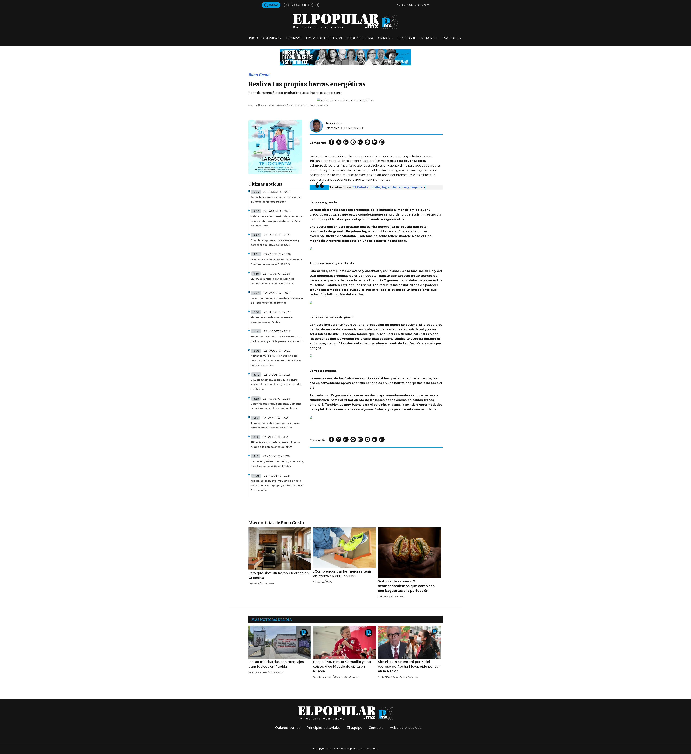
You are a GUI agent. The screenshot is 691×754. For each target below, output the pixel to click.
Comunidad (270, 38)
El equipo (354, 728)
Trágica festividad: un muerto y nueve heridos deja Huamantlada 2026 (275, 425)
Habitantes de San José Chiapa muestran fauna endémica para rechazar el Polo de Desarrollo (277, 221)
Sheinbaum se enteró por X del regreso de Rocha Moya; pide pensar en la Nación (277, 339)
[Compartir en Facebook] (331, 142)
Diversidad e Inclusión (324, 38)
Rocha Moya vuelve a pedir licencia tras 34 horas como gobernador (276, 199)
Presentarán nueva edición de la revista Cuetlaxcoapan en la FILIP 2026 (276, 262)
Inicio (253, 38)
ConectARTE (407, 38)
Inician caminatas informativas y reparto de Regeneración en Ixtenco (277, 300)
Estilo (329, 582)
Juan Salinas (334, 123)
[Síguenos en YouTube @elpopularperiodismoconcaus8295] (304, 5)
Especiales (450, 38)
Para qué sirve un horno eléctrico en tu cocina (278, 575)
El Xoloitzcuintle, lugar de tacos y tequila (387, 187)
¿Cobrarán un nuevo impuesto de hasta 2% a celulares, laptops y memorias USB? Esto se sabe (277, 485)
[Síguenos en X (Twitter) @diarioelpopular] (292, 5)
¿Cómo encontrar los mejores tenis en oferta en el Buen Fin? (342, 573)
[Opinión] (345, 57)
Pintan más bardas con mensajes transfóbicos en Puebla (272, 319)
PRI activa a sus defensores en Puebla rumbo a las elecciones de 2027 (275, 444)
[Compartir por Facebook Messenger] (367, 142)
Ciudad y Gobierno (360, 38)
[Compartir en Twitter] (339, 142)
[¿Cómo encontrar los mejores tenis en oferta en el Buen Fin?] (344, 547)
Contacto (376, 728)
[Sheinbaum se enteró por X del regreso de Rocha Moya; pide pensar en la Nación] (409, 642)
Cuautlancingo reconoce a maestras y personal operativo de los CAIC (275, 242)
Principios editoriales (323, 728)
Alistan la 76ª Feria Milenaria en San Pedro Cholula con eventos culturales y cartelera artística (276, 360)
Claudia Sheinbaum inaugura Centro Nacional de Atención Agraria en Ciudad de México (276, 384)
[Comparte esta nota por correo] (360, 142)
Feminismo (294, 38)
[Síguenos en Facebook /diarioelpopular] (286, 5)
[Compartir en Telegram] (353, 142)
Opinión (384, 38)
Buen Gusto (258, 75)
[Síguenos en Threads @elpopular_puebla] (317, 5)
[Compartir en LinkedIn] (375, 142)
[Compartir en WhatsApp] (346, 142)
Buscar (273, 5)
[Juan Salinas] (316, 125)
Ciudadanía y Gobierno (346, 677)
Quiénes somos (287, 728)
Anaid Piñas (384, 677)
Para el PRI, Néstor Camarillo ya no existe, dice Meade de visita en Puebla (277, 464)
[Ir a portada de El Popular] (345, 21)
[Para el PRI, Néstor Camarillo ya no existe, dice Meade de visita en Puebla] (344, 642)
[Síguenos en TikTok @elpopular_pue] (310, 5)
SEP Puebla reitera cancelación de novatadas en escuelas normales (272, 281)
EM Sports (427, 38)
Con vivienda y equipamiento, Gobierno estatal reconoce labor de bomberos (276, 406)
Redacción (253, 583)
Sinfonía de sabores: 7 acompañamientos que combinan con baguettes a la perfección (406, 586)
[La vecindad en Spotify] (275, 147)
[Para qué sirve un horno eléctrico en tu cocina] (279, 548)
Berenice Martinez (257, 672)
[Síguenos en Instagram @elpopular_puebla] (298, 5)
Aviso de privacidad (406, 728)
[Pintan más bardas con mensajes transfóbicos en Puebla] (279, 642)
